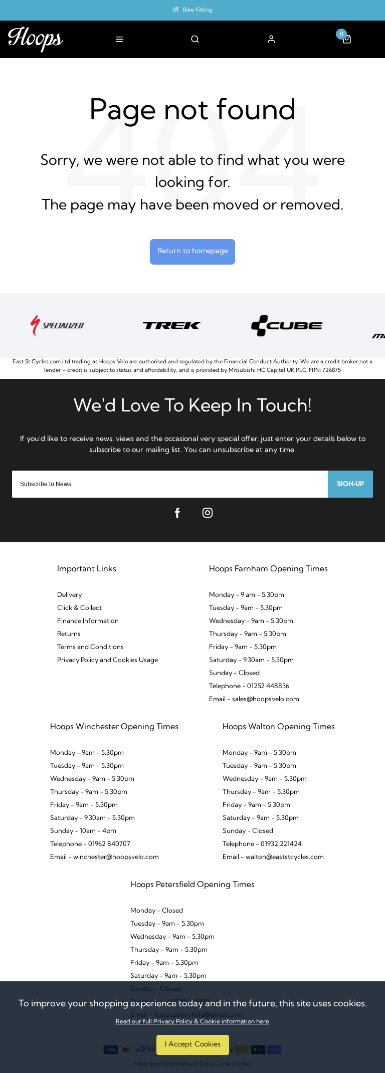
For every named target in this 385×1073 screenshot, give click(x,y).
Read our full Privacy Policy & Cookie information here (192, 1022)
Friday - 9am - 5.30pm (243, 647)
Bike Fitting (198, 10)
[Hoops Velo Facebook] (177, 513)
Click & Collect (79, 608)
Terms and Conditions (90, 647)
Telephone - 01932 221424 (262, 844)
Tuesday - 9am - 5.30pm (246, 608)
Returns (69, 634)
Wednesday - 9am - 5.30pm (251, 621)
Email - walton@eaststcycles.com (273, 857)
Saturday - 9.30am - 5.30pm (251, 660)
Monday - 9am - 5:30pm (259, 753)
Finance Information (88, 621)
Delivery (69, 595)
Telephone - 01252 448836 (249, 686)
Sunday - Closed (234, 673)
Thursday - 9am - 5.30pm (247, 634)
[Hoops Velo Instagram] (208, 513)
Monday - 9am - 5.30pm (87, 753)
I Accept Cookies (193, 1044)
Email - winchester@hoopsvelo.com (104, 857)
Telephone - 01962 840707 (90, 844)
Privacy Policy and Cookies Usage (107, 660)
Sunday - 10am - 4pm (83, 831)
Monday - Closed (156, 911)
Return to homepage (192, 251)
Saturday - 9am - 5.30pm (261, 818)
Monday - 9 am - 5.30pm (246, 595)
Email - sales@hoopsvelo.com (254, 699)
